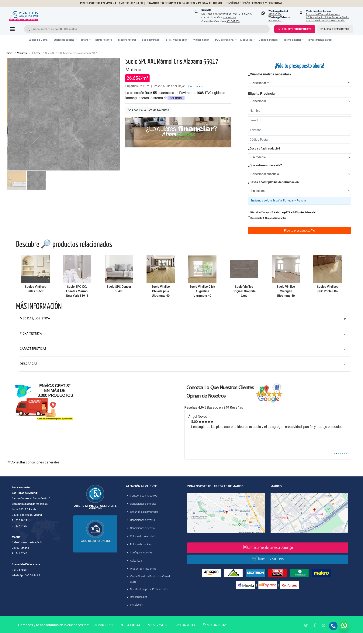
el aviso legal (279, 212)
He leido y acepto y (283, 212)
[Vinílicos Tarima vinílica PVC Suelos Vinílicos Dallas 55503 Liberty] (35, 269)
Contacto (206, 10)
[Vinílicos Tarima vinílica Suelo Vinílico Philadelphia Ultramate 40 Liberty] (161, 269)
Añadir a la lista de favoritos (150, 110)
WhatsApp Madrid (278, 13)
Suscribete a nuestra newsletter (268, 218)
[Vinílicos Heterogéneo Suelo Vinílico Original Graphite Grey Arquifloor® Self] (244, 269)
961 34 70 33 (185, 625)
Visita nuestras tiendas (327, 16)
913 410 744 (229, 17)
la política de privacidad (302, 212)
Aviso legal (136, 560)
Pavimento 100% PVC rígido (200, 93)
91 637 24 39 (158, 625)
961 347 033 (233, 21)
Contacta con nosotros (143, 495)
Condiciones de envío (142, 528)
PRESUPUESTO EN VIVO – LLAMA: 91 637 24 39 (111, 3)
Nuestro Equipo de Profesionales (149, 589)
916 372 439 (245, 13)
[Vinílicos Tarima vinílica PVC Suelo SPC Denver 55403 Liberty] (119, 269)
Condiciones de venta (142, 519)
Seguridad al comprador (144, 511)
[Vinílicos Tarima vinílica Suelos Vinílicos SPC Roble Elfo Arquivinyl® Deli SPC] (327, 269)
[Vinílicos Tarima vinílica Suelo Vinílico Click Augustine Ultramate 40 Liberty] (202, 269)
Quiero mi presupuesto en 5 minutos (95, 507)
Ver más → (196, 86)
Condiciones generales (143, 503)
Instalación (136, 604)
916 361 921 (230, 13)
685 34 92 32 (216, 625)
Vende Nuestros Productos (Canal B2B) (150, 579)
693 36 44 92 (32, 575)
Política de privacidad (142, 536)
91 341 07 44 (130, 625)
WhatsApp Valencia (279, 19)
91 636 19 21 (103, 625)
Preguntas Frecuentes (143, 568)
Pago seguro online (95, 540)
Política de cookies (141, 544)
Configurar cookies (141, 552)
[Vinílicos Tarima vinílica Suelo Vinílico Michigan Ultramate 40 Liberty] (286, 269)
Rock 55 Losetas (157, 93)
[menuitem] (39, 40)
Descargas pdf (138, 596)
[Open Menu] (12, 29)
